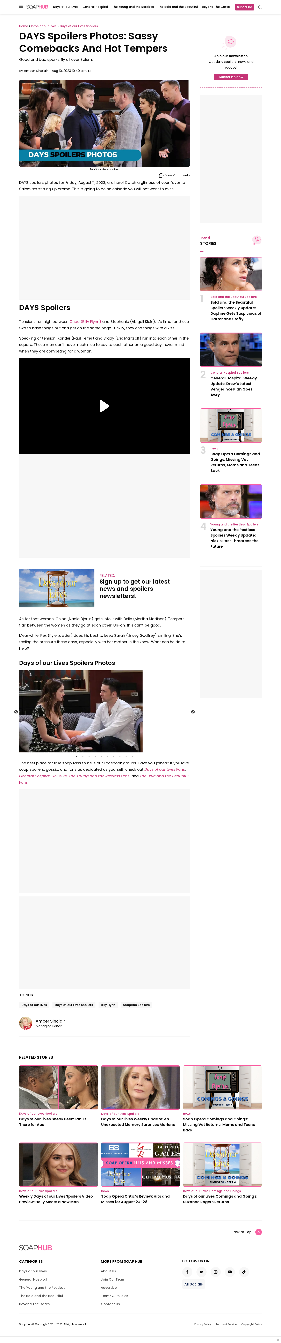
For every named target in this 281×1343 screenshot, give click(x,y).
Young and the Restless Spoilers (234, 524)
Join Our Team (113, 1279)
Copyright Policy (251, 1324)
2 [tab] (83, 757)
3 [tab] (89, 757)
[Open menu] (21, 6)
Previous (16, 712)
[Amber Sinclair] (27, 1023)
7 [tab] (114, 757)
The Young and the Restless (133, 7)
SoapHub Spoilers (136, 1005)
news (214, 448)
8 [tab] (120, 757)
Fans (164, 769)
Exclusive (43, 776)
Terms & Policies (114, 1295)
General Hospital (95, 7)
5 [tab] (101, 757)
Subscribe (244, 7)
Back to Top (241, 1232)
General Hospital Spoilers (229, 373)
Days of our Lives (65, 7)
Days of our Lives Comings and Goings (212, 1191)
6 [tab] (108, 757)
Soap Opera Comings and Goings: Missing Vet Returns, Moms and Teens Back (219, 1124)
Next (193, 712)
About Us (108, 1271)
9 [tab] (126, 757)
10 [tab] (132, 757)
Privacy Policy (202, 1324)
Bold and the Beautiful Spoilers (233, 297)
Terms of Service (226, 1324)
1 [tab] (77, 757)
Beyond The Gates (216, 7)
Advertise (109, 1287)
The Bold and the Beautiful (178, 7)
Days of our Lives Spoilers (74, 1005)
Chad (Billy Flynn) (85, 321)
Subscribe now (231, 77)
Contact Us (110, 1304)
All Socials (193, 1284)
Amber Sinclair (36, 70)
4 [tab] (95, 757)
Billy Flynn (108, 1005)
